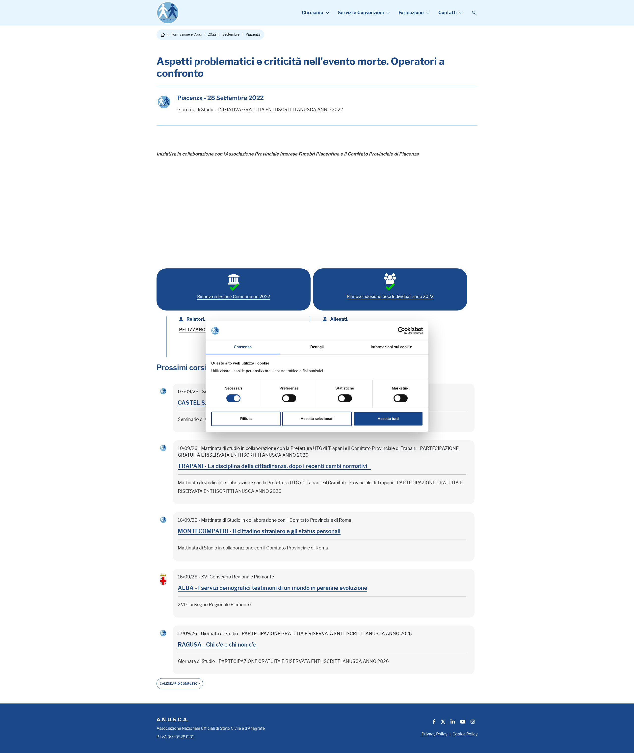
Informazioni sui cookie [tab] (391, 347)
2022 (212, 34)
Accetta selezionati (317, 419)
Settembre (230, 34)
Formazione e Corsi (186, 34)
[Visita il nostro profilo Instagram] (473, 722)
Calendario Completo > (180, 683)
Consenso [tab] (243, 347)
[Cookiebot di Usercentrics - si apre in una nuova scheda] (401, 330)
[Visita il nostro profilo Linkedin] (452, 722)
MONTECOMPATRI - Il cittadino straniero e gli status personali (259, 531)
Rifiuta (246, 419)
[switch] (289, 398)
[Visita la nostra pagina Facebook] (434, 722)
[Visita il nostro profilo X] (443, 722)
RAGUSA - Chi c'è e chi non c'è (217, 644)
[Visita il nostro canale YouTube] (463, 722)
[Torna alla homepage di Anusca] (168, 12)
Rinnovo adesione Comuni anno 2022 (233, 296)
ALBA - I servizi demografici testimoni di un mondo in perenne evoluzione (272, 588)
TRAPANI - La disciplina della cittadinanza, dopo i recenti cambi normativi (274, 466)
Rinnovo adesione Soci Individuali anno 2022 (390, 296)
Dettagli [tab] (317, 347)
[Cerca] (474, 13)
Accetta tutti (388, 419)
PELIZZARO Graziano (202, 330)
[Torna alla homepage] (162, 34)
